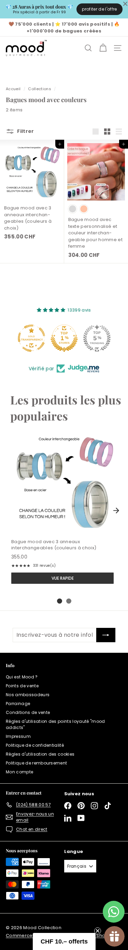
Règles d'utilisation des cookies (40, 754)
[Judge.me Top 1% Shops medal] (64, 338)
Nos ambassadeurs (27, 695)
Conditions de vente (28, 712)
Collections (39, 89)
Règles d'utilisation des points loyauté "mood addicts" (55, 724)
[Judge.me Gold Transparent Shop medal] (31, 338)
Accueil (13, 89)
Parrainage (18, 703)
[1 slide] (59, 601)
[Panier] (103, 48)
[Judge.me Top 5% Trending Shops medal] (97, 338)
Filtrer (25, 131)
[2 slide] (68, 601)
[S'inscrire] (105, 635)
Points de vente (22, 686)
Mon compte (19, 772)
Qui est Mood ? (22, 677)
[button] (64, 941)
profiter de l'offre (99, 9)
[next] (116, 510)
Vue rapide (63, 578)
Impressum (18, 736)
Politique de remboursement (36, 763)
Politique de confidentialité (35, 745)
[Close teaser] (97, 930)
